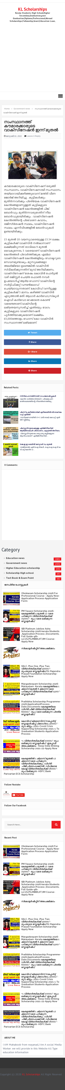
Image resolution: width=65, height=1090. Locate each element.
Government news (16, 563)
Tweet (34, 332)
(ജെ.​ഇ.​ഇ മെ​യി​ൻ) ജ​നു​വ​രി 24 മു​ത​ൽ (36, 444)
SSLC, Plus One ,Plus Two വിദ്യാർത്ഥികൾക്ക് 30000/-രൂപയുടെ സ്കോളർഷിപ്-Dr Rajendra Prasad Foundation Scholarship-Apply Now (40, 671)
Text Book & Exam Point (20, 578)
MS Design (38, 1086)
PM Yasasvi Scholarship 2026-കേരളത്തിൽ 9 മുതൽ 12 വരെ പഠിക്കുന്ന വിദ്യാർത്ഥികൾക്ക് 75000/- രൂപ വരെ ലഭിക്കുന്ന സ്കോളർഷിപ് (37, 616)
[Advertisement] (32, 56)
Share (33, 342)
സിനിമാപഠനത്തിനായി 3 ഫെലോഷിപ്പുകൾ (38, 396)
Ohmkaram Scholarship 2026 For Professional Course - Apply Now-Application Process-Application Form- (40, 597)
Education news (15, 558)
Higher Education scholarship (23, 568)
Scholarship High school (20, 573)
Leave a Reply (34, 136)
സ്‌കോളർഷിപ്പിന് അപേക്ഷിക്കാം (38, 648)
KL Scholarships (32, 9)
